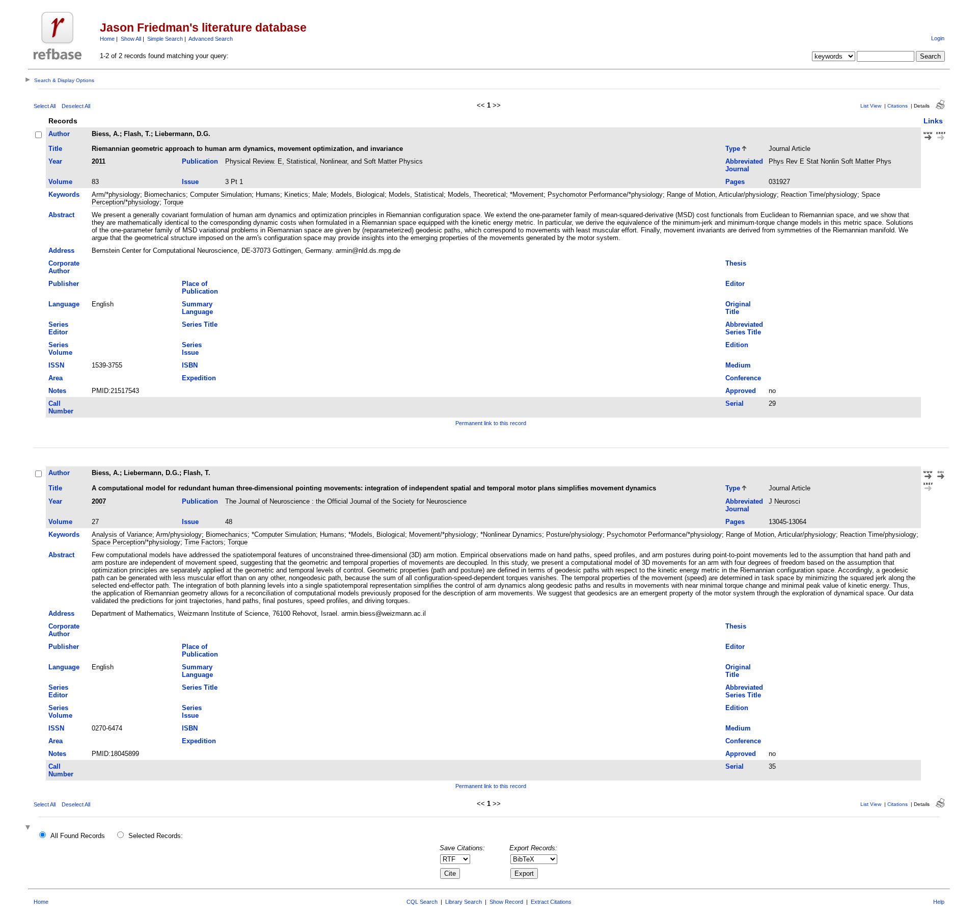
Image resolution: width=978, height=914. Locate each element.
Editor (735, 284)
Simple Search (165, 39)
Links (933, 121)
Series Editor (58, 328)
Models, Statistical (416, 194)
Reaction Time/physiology (819, 194)
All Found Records (77, 836)
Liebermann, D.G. (182, 134)
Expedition (199, 378)
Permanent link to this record (490, 423)
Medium (738, 365)
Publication (200, 161)
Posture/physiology (574, 534)
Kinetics (296, 194)
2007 (99, 501)
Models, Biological (358, 194)
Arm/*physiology (116, 194)
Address (61, 250)
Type (732, 148)
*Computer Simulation (284, 534)
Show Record (506, 902)
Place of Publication (200, 287)
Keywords (63, 194)
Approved (740, 391)
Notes (57, 391)
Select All (45, 106)
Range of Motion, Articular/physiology (722, 194)
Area (55, 378)
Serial (734, 403)
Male (319, 194)
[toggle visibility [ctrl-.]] (29, 828)
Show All (131, 39)
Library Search (463, 902)
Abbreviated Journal (744, 165)
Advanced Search (210, 39)
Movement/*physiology (442, 534)
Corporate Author (63, 267)
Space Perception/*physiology (136, 542)
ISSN (56, 365)
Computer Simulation (221, 194)
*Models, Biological (376, 534)
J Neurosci (784, 501)
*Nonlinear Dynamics (511, 534)
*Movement (527, 194)
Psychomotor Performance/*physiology (605, 194)
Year (55, 161)
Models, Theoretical (477, 194)
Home (107, 39)
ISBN (190, 365)
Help (938, 902)
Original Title (738, 308)
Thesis (735, 263)
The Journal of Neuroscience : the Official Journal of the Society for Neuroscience (346, 501)
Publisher (63, 284)
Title (55, 148)
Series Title (200, 324)
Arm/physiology (179, 534)
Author (59, 134)
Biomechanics (165, 194)
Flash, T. (137, 134)
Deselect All (76, 106)
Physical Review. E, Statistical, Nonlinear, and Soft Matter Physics (324, 161)
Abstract (61, 215)
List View (870, 106)
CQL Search (422, 902)
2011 (98, 161)
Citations (897, 106)
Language (63, 304)
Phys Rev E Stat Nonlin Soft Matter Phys (830, 161)
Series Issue (192, 348)
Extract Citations (551, 902)
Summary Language (197, 308)
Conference (743, 378)
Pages (735, 182)
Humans (268, 194)
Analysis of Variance (122, 534)
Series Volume (60, 348)
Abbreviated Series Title (744, 328)
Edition (736, 345)
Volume (60, 182)
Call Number (60, 407)
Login (937, 38)
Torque (173, 202)
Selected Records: (155, 836)
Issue (190, 182)
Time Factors (204, 542)
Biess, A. (106, 134)
